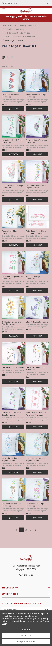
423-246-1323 (26, 574)
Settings (26, 629)
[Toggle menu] (4, 9)
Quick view (13, 109)
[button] (3, 57)
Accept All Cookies (26, 641)
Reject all (26, 635)
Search (48, 3)
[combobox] (26, 3)
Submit (46, 610)
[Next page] (35, 530)
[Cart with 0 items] (48, 10)
